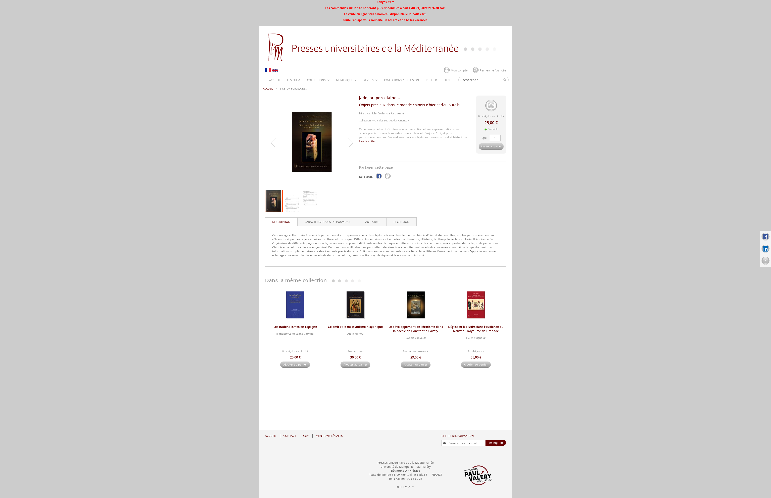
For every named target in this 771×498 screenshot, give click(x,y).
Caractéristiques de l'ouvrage (328, 222)
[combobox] (483, 80)
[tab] (281, 221)
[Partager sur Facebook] (379, 179)
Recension (401, 222)
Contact (289, 436)
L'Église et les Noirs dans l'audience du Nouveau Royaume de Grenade (476, 329)
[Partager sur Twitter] (388, 179)
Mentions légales (329, 436)
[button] (273, 142)
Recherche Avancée (493, 70)
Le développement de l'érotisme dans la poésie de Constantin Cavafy (416, 329)
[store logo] (385, 47)
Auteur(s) (372, 222)
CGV (306, 436)
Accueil (268, 88)
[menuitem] (275, 80)
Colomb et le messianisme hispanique (355, 327)
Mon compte (459, 70)
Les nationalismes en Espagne (295, 327)
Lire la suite (367, 141)
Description (281, 222)
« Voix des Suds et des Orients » (390, 120)
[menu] (360, 80)
